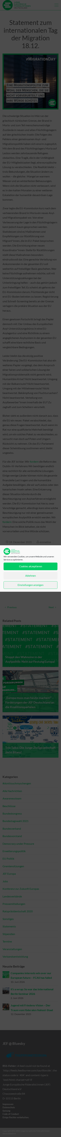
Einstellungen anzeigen (30, 584)
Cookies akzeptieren (30, 566)
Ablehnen (30, 575)
